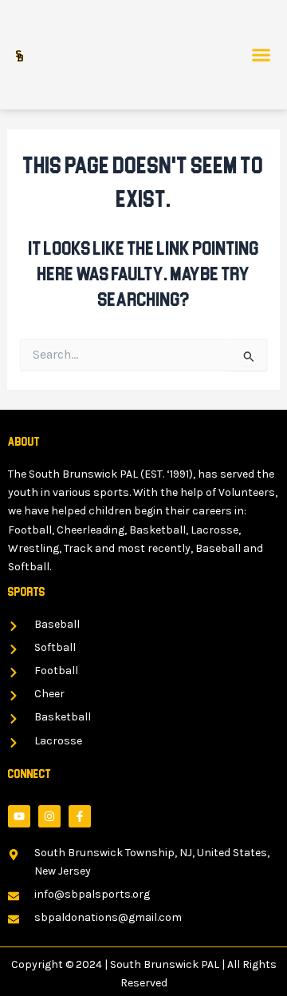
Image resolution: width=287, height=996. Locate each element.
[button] (261, 55)
